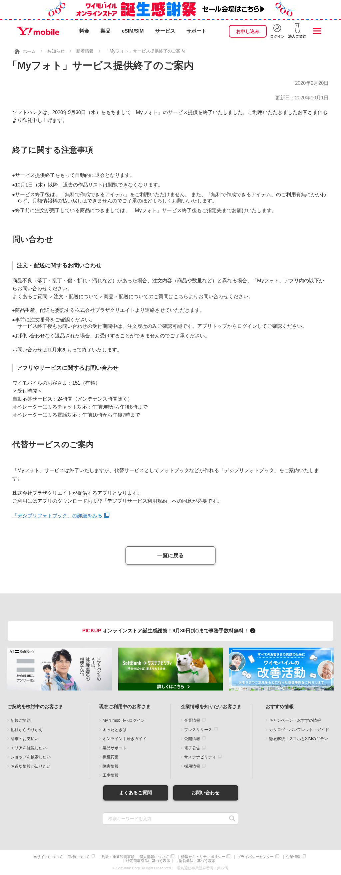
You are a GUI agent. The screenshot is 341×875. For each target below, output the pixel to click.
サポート (196, 31)
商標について (79, 857)
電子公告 (192, 748)
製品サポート (115, 748)
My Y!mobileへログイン (124, 720)
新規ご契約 (21, 720)
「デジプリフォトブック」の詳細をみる (57, 515)
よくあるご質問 (135, 792)
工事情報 (111, 775)
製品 (106, 31)
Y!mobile (38, 31)
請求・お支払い (25, 738)
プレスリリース (198, 729)
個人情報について (154, 857)
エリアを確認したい (29, 748)
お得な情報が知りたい (31, 766)
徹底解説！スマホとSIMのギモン (298, 738)
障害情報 (111, 766)
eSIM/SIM (133, 31)
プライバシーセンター (255, 857)
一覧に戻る (170, 555)
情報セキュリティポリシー (203, 857)
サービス (165, 31)
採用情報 (192, 766)
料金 (84, 31)
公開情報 (192, 738)
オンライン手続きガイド (125, 738)
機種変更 (111, 757)
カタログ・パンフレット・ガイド (299, 729)
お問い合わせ (205, 792)
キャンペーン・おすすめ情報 (295, 720)
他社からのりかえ (27, 729)
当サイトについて (48, 857)
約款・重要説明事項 (118, 857)
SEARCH (232, 818)
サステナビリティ (200, 757)
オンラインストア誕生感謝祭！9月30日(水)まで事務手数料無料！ (166, 630)
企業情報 (192, 720)
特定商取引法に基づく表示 (148, 861)
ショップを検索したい (31, 757)
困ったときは (115, 729)
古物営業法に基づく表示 (195, 861)
